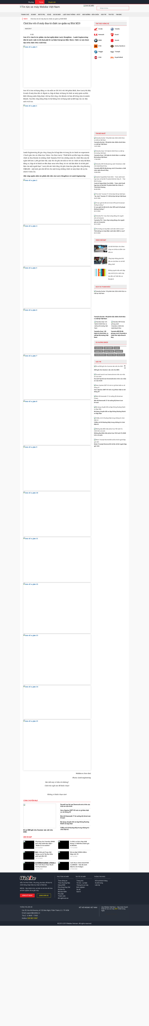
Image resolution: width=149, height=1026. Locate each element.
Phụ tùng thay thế (64, 887)
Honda (100, 29)
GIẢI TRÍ (98, 362)
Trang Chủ (25, 14)
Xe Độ (49, 14)
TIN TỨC (111, 14)
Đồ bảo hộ (61, 889)
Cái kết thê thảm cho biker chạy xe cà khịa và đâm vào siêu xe (116, 249)
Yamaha (117, 29)
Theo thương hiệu (64, 883)
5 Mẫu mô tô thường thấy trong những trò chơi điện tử (74, 828)
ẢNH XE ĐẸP (27, 837)
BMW (100, 40)
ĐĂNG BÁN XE (44, 895)
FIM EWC (119, 14)
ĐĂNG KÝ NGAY (27, 895)
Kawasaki (101, 34)
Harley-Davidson (120, 46)
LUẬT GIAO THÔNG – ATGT (71, 14)
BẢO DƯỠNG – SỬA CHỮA (90, 14)
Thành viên (62, 896)
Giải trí (103, 14)
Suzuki (117, 40)
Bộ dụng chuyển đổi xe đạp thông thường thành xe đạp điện (74, 823)
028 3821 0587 (32, 918)
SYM (99, 57)
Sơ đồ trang (99, 883)
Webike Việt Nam (111, 914)
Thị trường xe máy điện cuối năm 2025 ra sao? (109, 231)
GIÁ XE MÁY (57, 14)
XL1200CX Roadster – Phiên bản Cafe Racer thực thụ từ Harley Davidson (44, 865)
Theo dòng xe (62, 881)
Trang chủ (79, 881)
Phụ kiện (61, 894)
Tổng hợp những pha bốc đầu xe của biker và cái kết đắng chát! (116, 261)
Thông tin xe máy (82, 885)
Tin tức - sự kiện (81, 883)
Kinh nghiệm (80, 887)
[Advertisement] (110, 97)
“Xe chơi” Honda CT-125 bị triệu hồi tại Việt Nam (110, 196)
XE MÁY (33, 14)
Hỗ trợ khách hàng (101, 881)
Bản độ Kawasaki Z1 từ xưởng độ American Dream (75, 817)
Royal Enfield (119, 57)
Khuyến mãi (52, 2)
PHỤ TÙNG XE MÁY (63, 876)
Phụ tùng (31, 2)
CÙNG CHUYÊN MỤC (30, 800)
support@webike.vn (33, 913)
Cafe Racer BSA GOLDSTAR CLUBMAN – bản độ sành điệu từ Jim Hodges (79, 865)
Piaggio (100, 51)
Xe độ (78, 889)
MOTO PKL (41, 14)
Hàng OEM (61, 885)
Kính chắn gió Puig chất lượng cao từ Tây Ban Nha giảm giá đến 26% (44, 854)
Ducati (117, 34)
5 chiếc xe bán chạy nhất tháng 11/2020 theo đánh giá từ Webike (79, 843)
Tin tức (41, 2)
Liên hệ (97, 885)
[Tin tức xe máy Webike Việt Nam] (40, 6)
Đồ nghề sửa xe (63, 898)
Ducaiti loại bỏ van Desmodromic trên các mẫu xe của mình (75, 805)
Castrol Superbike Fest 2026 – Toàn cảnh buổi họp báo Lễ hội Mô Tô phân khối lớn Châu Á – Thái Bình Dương (109, 185)
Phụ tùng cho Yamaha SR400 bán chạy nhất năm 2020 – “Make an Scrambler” (45, 843)
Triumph (117, 51)
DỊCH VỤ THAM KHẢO (103, 287)
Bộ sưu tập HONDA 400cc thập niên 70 (78, 853)
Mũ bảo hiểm (62, 891)
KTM (99, 46)
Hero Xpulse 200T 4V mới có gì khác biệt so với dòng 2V (74, 811)
